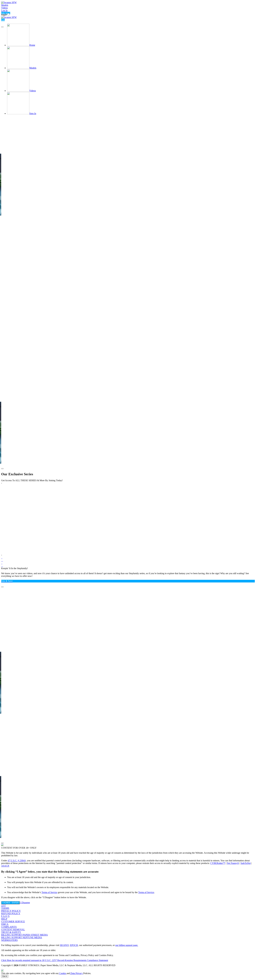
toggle (4, 14)
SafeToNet (246, 863)
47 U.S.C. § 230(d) (17, 860)
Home (32, 45)
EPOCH (74, 945)
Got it (4, 976)
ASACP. (5, 866)
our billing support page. (126, 945)
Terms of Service (49, 892)
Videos (4, 8)
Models (4, 5)
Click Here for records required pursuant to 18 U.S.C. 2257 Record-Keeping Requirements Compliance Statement (54, 960)
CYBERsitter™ (217, 863)
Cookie (63, 973)
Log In (4, 10)
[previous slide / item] (2, 26)
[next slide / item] (2, 468)
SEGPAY (64, 945)
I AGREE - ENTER (10, 903)
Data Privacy (76, 973)
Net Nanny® (233, 863)
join (3, 20)
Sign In (32, 113)
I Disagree (25, 902)
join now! (5, 13)
